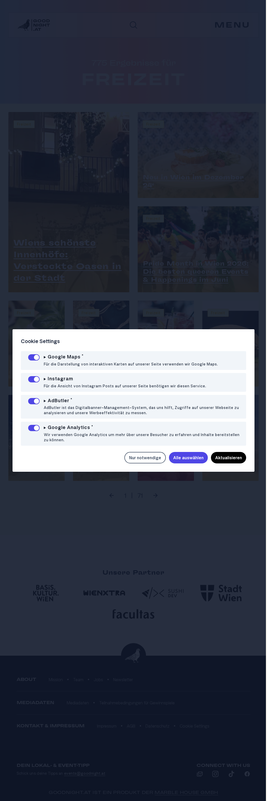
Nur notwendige (141, 457)
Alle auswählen (184, 457)
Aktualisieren (224, 457)
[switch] (34, 357)
